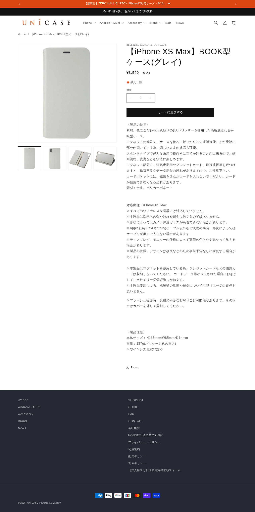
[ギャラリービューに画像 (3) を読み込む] (79, 158)
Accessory (25, 414)
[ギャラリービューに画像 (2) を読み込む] (54, 158)
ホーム (22, 34)
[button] (89, 23)
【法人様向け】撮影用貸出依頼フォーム (154, 470)
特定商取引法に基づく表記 (145, 435)
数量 (129, 90)
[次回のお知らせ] (235, 4)
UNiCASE (32, 502)
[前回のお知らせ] (19, 4)
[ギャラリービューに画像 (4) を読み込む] (105, 158)
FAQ (131, 414)
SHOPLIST (136, 400)
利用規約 (134, 449)
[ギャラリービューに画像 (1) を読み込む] (29, 158)
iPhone (23, 400)
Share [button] (134, 367)
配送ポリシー (137, 456)
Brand (22, 421)
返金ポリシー (137, 463)
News (22, 428)
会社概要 (134, 428)
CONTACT (135, 421)
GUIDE (133, 407)
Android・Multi (29, 407)
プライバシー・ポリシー (144, 442)
